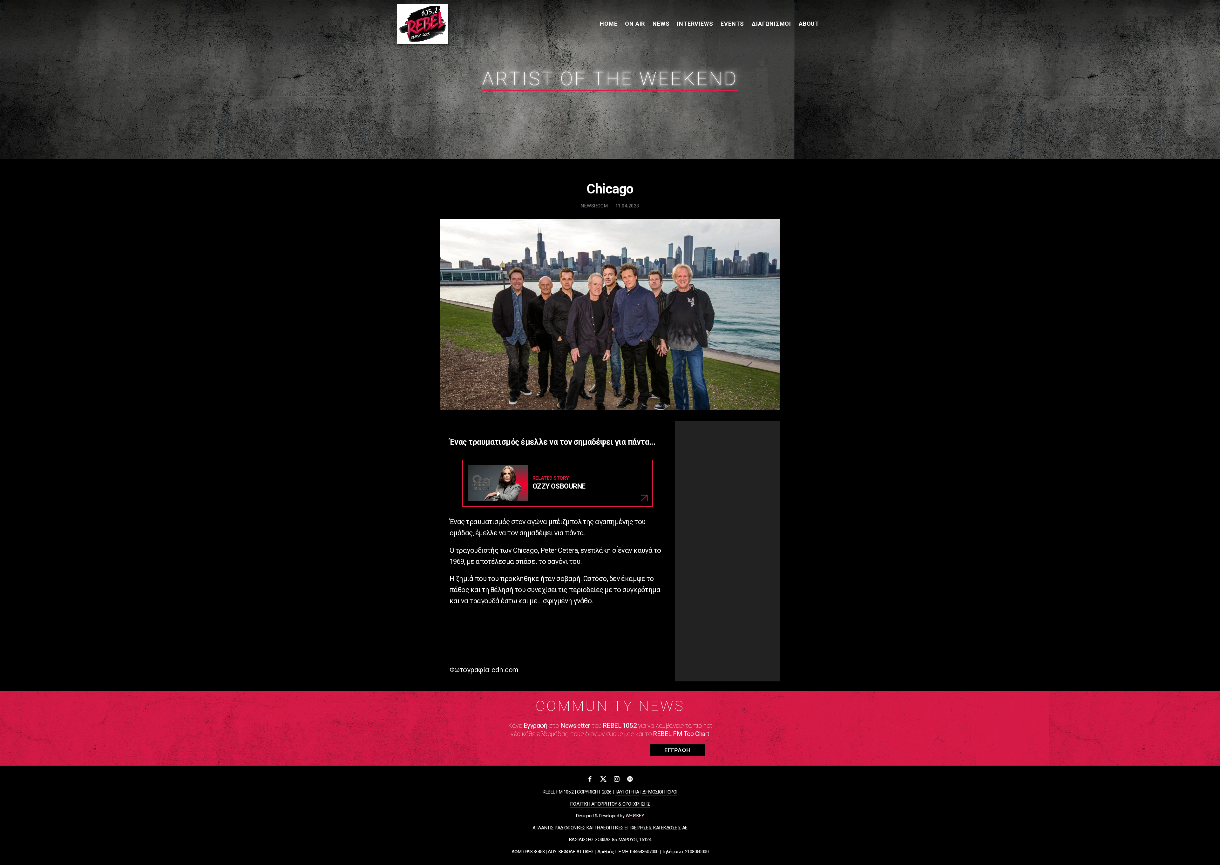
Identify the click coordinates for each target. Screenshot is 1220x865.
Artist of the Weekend (610, 78)
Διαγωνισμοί (771, 23)
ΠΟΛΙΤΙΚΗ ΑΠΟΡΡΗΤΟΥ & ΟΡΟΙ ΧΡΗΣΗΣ (610, 804)
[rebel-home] (422, 24)
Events (732, 23)
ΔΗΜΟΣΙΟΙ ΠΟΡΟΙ (659, 792)
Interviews (695, 23)
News (661, 23)
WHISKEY (635, 816)
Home (608, 23)
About (809, 23)
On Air (635, 23)
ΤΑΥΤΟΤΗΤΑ (627, 792)
